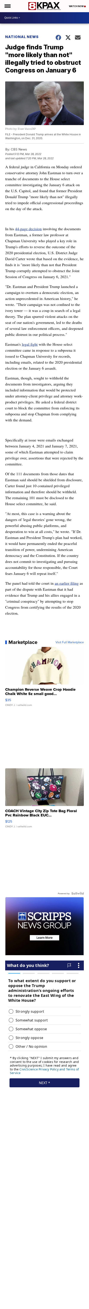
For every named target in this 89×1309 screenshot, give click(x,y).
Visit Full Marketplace (70, 642)
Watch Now (76, 6)
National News (22, 37)
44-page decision (28, 228)
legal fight (30, 344)
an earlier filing (67, 583)
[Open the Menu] (7, 6)
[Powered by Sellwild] (77, 893)
